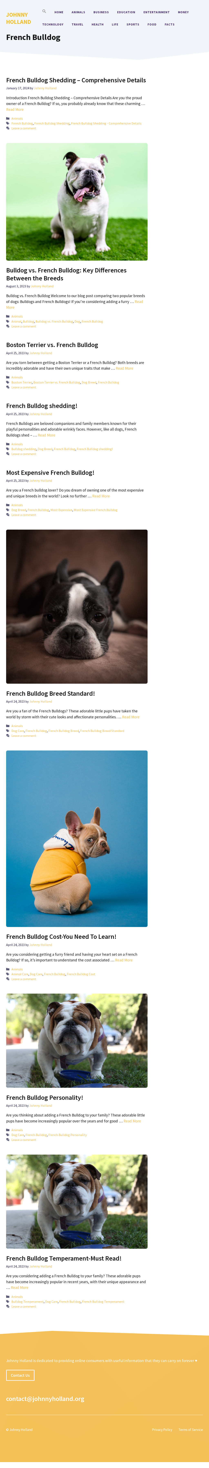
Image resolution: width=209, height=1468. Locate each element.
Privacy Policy (162, 1429)
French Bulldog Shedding (52, 123)
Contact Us (20, 1375)
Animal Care (19, 974)
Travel (77, 24)
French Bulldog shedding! (42, 406)
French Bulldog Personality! (44, 1097)
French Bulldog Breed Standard (102, 731)
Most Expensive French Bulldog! (50, 472)
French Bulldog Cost (81, 974)
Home (58, 12)
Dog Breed (89, 382)
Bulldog (28, 321)
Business (101, 12)
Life (115, 24)
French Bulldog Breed (63, 731)
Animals (78, 12)
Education (126, 12)
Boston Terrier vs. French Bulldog (52, 345)
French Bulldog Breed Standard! (50, 693)
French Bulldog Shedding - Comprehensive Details (106, 123)
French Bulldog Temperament (103, 1301)
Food (152, 24)
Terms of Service (190, 1429)
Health (98, 24)
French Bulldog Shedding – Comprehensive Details (76, 80)
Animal (16, 321)
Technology (52, 24)
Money (183, 12)
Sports (133, 24)
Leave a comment (23, 128)
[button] (44, 12)
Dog (77, 321)
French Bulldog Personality (67, 1135)
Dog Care (17, 731)
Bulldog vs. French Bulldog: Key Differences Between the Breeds (66, 274)
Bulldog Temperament (27, 1301)
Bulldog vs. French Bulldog (54, 321)
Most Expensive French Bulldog (96, 510)
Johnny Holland (18, 18)
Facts (170, 24)
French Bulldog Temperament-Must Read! (64, 1258)
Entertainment (156, 12)
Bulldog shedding (23, 449)
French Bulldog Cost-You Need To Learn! (61, 936)
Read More (15, 109)
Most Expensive (61, 510)
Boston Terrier (21, 382)
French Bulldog (22, 123)
